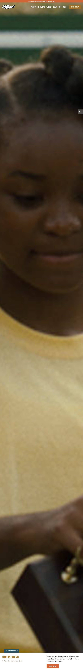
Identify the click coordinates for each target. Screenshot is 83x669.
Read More (52, 666)
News (55, 7)
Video (59, 7)
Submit (64, 7)
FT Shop (75, 7)
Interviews (41, 7)
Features (49, 7)
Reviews (33, 7)
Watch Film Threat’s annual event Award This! (41, 1)
